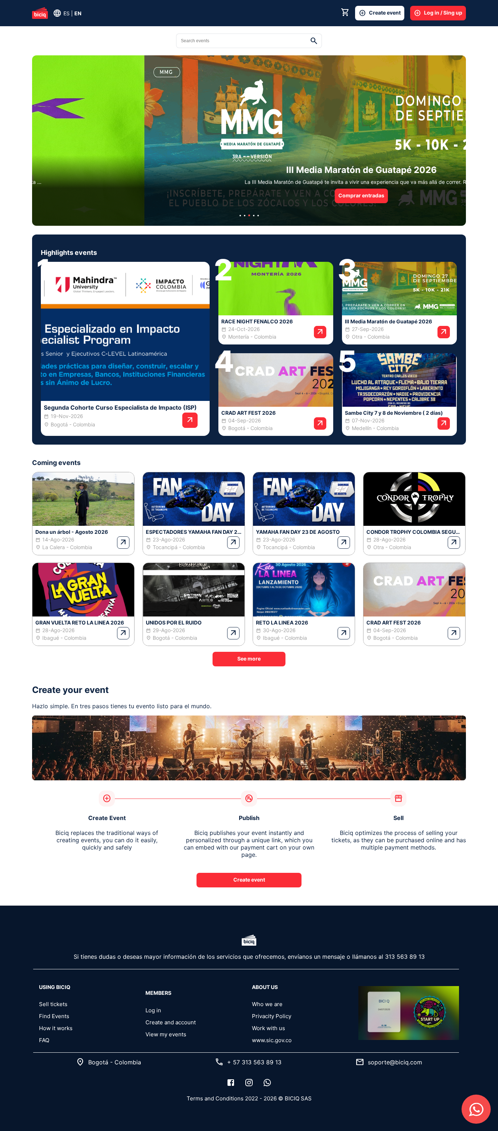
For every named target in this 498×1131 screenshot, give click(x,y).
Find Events (54, 1016)
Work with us (268, 1028)
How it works (56, 1028)
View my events (165, 1034)
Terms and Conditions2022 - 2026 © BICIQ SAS (249, 1098)
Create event (380, 13)
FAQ (44, 1040)
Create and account (170, 1022)
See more (249, 658)
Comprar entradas (249, 195)
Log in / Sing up (438, 13)
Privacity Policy (271, 1016)
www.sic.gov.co (272, 1040)
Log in (153, 1010)
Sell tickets (53, 1004)
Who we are (267, 1004)
